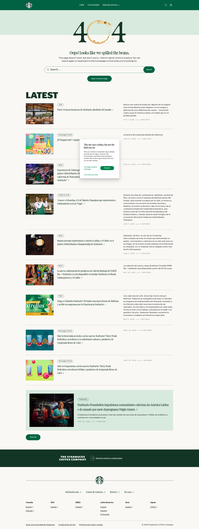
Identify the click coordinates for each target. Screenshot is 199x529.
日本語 (153, 507)
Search (149, 69)
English (29, 507)
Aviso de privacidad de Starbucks (40, 525)
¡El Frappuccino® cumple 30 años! (72, 139)
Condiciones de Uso (67, 525)
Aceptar (107, 168)
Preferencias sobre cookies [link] (91, 525)
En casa (127, 492)
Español (103, 511)
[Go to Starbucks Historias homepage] (29, 5)
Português (104, 514)
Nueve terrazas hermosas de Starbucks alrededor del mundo (84, 109)
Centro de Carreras (94, 492)
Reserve (113, 492)
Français (29, 511)
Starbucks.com (72, 492)
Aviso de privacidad (91, 175)
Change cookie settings (90, 168)
